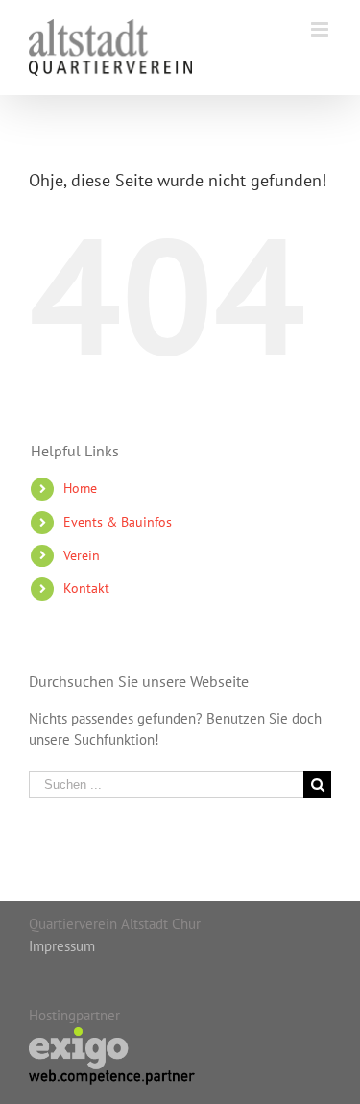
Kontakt (86, 588)
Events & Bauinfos (117, 521)
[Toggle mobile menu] (321, 29)
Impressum (62, 946)
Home (80, 488)
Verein (81, 555)
